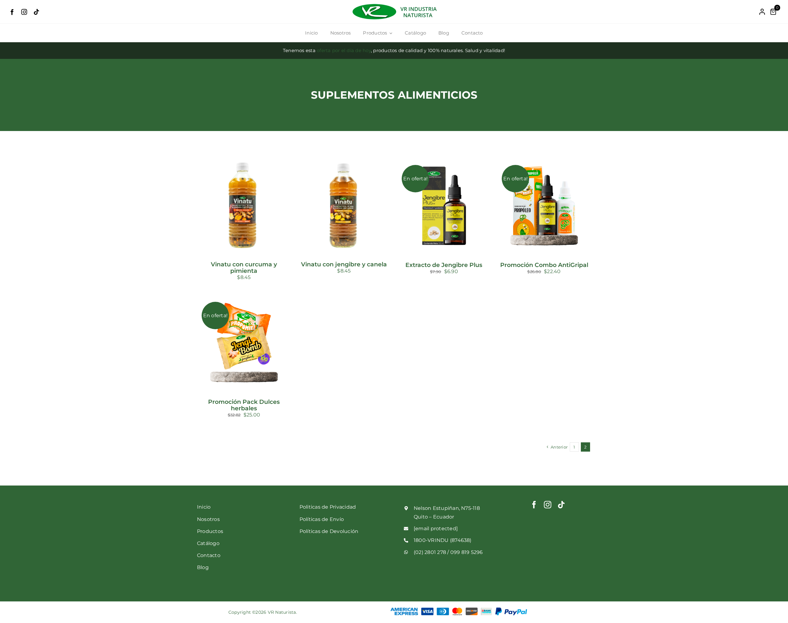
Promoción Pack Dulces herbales (244, 405)
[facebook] (12, 12)
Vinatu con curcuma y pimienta (244, 267)
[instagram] (24, 12)
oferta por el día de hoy (344, 50)
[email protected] (436, 528)
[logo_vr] (394, 5)
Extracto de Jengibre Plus (443, 264)
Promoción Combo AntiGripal (544, 264)
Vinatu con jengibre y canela (344, 264)
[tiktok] (36, 12)
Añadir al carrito (231, 203)
